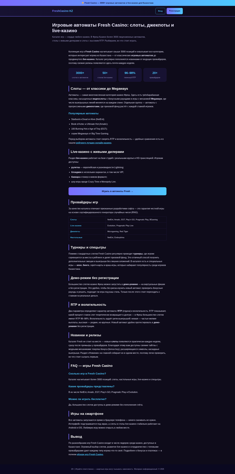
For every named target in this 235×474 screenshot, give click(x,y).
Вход (160, 11)
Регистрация (174, 11)
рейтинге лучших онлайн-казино (93, 143)
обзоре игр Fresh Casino (90, 454)
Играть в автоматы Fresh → (117, 191)
